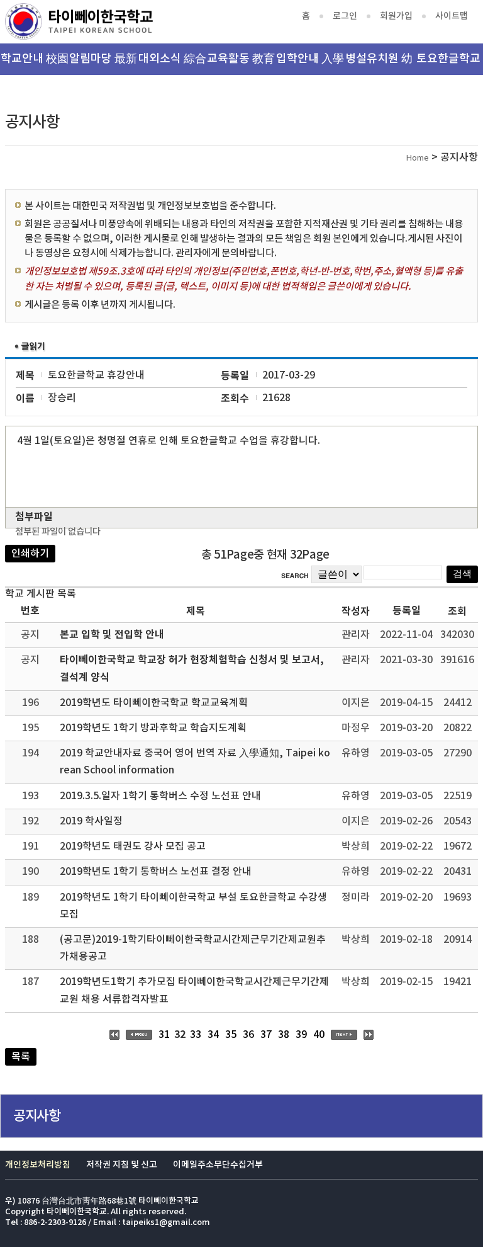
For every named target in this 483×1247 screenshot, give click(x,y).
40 (319, 1034)
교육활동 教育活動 (241, 63)
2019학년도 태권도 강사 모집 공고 (133, 846)
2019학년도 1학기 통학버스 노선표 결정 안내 (156, 871)
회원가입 (396, 16)
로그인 (345, 16)
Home (417, 158)
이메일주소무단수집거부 (218, 1164)
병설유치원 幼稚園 (379, 63)
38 (283, 1034)
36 (248, 1034)
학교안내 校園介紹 (35, 63)
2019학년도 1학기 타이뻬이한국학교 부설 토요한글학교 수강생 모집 (193, 906)
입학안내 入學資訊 (310, 63)
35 (230, 1034)
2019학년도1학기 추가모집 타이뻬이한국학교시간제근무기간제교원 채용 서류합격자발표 (194, 990)
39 (301, 1034)
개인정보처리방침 (37, 1164)
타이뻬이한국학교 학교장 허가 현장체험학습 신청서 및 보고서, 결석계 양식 (192, 668)
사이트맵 (451, 16)
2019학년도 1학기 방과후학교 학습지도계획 (153, 728)
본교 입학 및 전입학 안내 (112, 635)
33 (195, 1034)
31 (164, 1034)
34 (213, 1034)
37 (266, 1034)
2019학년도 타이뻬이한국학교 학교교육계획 (154, 703)
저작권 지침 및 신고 (121, 1164)
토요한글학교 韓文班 (448, 63)
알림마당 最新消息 (103, 63)
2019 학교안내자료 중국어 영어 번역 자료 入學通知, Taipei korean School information (195, 762)
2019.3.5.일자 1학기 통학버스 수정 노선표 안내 (160, 796)
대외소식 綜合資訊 (172, 63)
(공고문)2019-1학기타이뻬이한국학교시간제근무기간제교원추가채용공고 (193, 948)
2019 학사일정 (91, 821)
